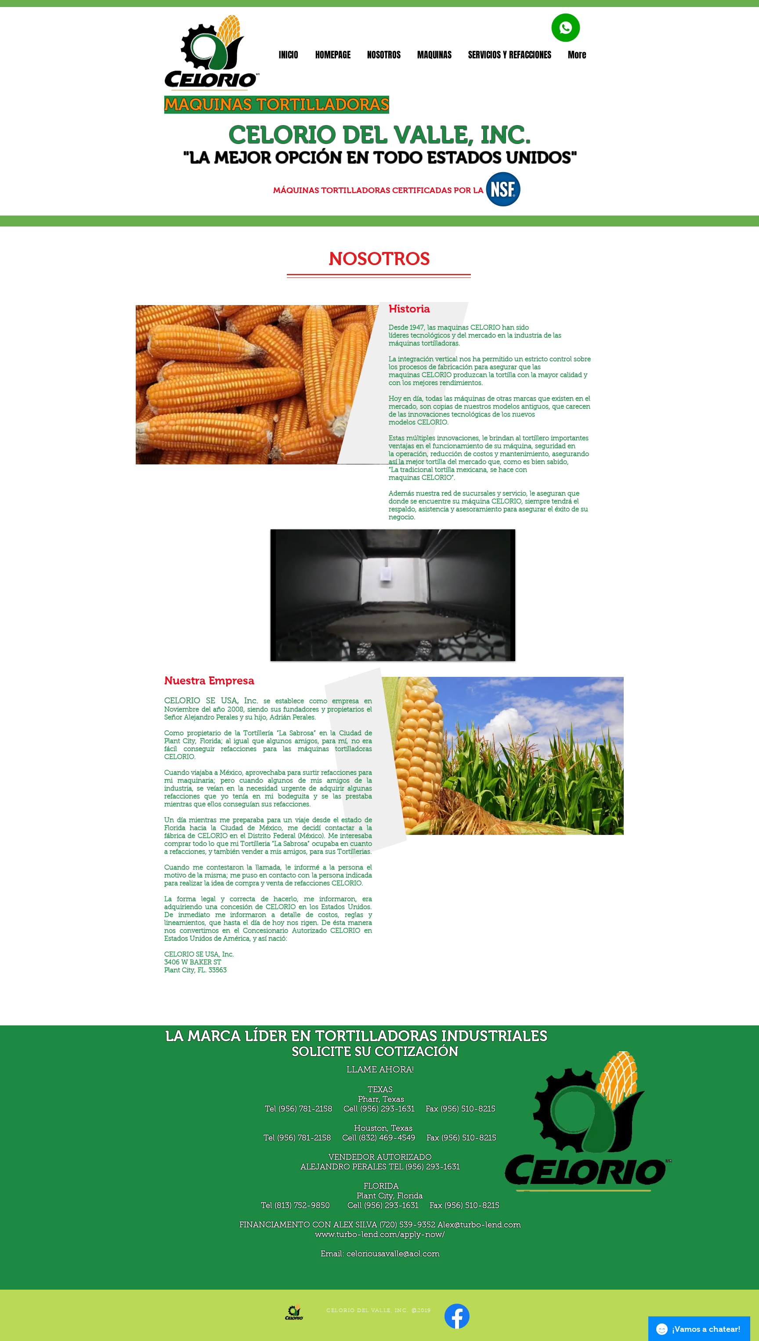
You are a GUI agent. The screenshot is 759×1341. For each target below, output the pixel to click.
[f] (457, 1316)
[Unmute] (297, 649)
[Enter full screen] (503, 649)
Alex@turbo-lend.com (479, 1226)
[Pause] (282, 649)
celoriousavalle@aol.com (393, 1254)
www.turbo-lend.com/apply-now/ (380, 1235)
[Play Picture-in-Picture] (488, 649)
